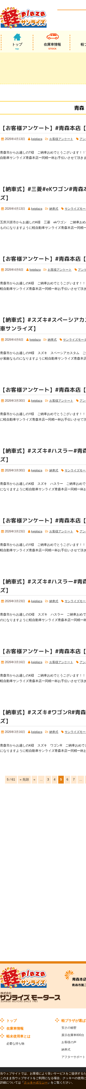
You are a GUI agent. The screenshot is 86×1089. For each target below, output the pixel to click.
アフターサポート (73, 1057)
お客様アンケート (61, 139)
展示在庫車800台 (72, 1035)
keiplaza (36, 139)
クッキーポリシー (36, 1082)
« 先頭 (24, 779)
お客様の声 (68, 1042)
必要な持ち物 (15, 1043)
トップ (17, 46)
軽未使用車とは (18, 1036)
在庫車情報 (52, 46)
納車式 (53, 208)
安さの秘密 (68, 1027)
